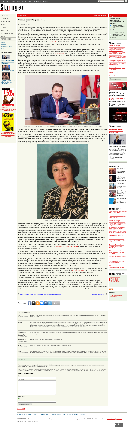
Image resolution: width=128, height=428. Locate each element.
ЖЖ (110, 100)
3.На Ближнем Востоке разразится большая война (119, 35)
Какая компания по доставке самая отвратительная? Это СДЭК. (117, 240)
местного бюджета (78, 270)
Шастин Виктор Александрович (67, 246)
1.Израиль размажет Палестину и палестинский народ (119, 26)
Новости (36, 414)
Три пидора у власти (7, 70)
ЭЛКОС (35, 421)
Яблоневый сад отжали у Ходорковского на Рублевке (116, 266)
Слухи (52, 414)
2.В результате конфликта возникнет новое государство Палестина (119, 31)
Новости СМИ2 (21, 409)
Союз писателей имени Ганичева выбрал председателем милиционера (40, 294)
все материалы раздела (100, 15)
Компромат (28, 414)
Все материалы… (115, 79)
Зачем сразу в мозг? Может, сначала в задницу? (116, 262)
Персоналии (67, 414)
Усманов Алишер (114, 281)
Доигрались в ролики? (98, 294)
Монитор (58, 414)
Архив (2, 48)
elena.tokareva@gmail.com (114, 419)
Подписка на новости (6, 46)
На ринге (20, 414)
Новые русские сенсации (116, 235)
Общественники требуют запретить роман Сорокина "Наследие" (116, 252)
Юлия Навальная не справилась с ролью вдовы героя (116, 131)
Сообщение (21, 379)
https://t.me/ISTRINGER (116, 98)
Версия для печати (25, 24)
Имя (19, 376)
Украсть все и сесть (114, 72)
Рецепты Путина (113, 76)
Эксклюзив (44, 414)
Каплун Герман (114, 278)
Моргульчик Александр (115, 277)
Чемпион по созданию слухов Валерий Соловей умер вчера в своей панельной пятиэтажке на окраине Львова (118, 62)
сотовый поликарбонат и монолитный (117, 296)
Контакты (3, 44)
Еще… (110, 283)
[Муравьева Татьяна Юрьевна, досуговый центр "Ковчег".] (62, 219)
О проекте (3, 42)
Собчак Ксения (114, 279)
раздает (54, 41)
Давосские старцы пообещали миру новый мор (117, 216)
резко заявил (59, 53)
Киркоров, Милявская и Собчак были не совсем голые (117, 257)
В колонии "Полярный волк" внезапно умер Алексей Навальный (116, 246)
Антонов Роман (114, 280)
